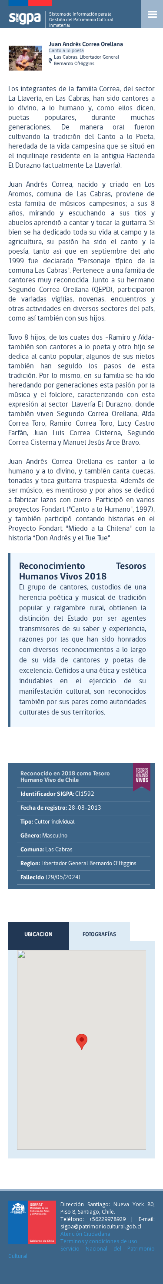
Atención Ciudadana (85, 1234)
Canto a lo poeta (66, 50)
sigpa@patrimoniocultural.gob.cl (100, 1226)
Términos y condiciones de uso (98, 1241)
